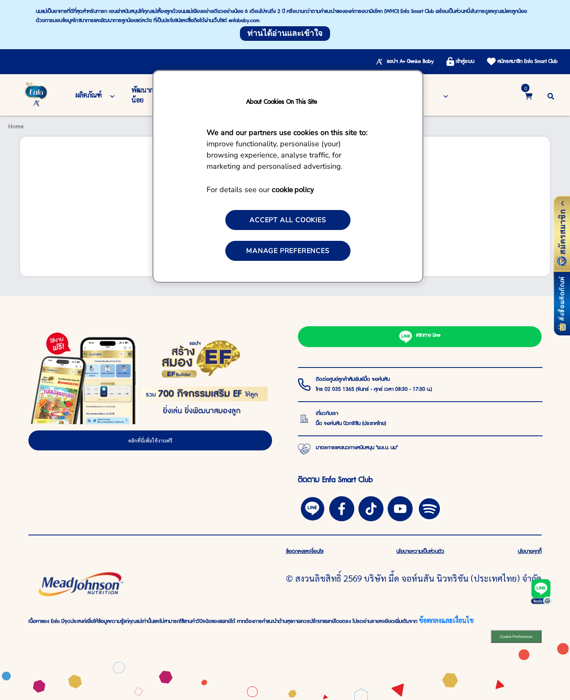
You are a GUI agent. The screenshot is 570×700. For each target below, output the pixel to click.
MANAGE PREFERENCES (287, 250)
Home (16, 126)
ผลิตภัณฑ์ (89, 94)
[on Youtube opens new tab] (400, 507)
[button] (550, 94)
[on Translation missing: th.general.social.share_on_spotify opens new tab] (429, 507)
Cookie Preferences (516, 636)
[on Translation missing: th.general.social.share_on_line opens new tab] (312, 507)
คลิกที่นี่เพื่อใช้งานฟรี (150, 440)
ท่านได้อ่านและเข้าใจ (285, 33)
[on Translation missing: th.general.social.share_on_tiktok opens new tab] (371, 507)
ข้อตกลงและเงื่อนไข (446, 620)
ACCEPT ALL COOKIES (288, 220)
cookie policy (293, 189)
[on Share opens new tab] (341, 507)
